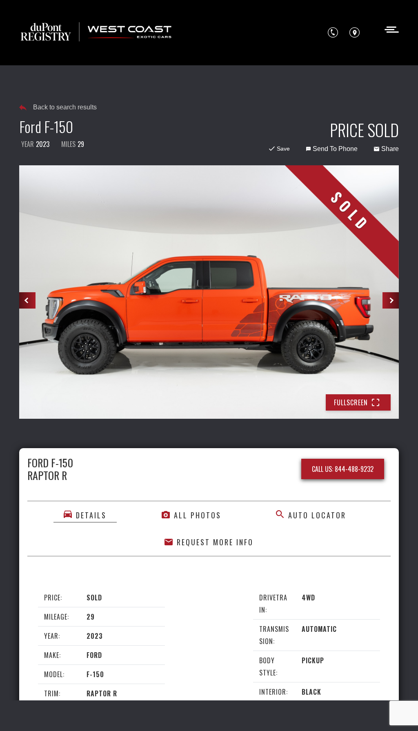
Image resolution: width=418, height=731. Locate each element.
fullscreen (351, 402)
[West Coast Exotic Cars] (96, 32)
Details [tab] (91, 515)
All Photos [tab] (197, 515)
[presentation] (27, 300)
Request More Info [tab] (215, 542)
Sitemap (134, 713)
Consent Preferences (84, 713)
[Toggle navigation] (389, 29)
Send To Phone (335, 148)
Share (390, 148)
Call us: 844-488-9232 (343, 469)
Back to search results (65, 107)
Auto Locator (317, 515)
